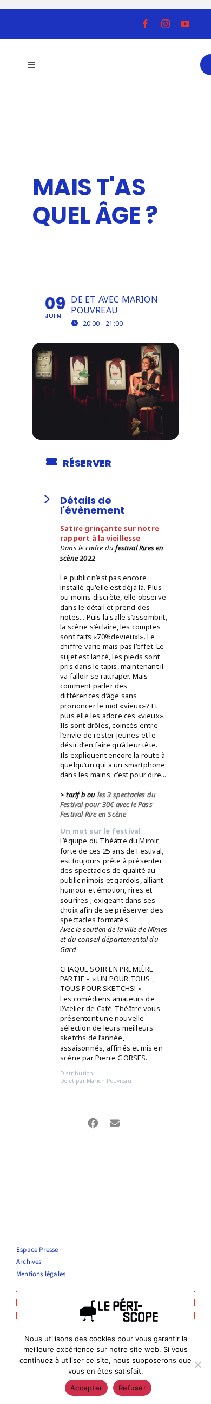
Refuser (132, 1387)
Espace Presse (37, 1250)
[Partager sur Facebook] (93, 1121)
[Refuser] (197, 1364)
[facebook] (145, 23)
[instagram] (165, 23)
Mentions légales (40, 1274)
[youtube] (185, 23)
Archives (29, 1262)
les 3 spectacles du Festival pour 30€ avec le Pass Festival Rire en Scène (108, 804)
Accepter (86, 1387)
